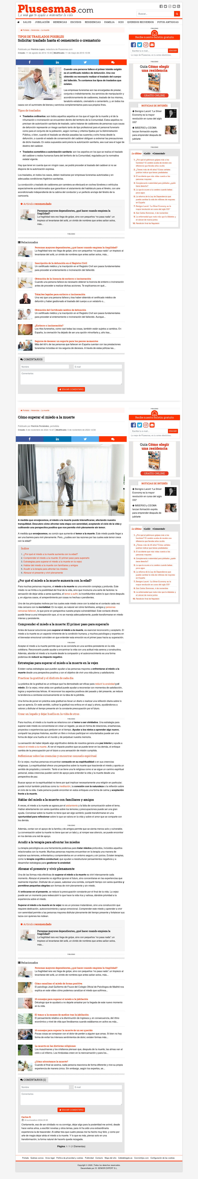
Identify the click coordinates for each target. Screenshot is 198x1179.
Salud (27, 22)
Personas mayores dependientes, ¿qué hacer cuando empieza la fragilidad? (73, 212)
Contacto (99, 1157)
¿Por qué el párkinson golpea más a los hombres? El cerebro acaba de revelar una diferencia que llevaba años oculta (153, 162)
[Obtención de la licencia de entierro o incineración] (25, 282)
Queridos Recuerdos (140, 22)
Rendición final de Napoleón (147, 223)
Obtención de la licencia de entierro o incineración (63, 278)
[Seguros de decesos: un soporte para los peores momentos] (25, 345)
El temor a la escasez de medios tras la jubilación (62, 1014)
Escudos (75, 22)
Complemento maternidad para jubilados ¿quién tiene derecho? (156, 184)
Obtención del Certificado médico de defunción (60, 309)
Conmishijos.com (141, 1157)
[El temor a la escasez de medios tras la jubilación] (25, 1018)
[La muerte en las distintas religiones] (25, 1050)
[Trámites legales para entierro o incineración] (25, 298)
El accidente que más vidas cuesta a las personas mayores (153, 178)
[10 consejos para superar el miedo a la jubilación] (25, 1003)
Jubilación (42, 22)
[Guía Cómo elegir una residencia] (154, 81)
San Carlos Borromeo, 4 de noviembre (152, 212)
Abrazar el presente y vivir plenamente (43, 572)
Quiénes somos (37, 1157)
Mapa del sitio (110, 1157)
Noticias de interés (154, 105)
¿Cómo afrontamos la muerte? (51, 1061)
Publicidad (89, 1157)
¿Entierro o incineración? (49, 325)
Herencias (60, 22)
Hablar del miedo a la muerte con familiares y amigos (50, 565)
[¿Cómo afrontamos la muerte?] (25, 1065)
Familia (109, 22)
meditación (65, 786)
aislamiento (72, 805)
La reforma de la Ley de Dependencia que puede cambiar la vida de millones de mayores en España (155, 199)
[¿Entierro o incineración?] (25, 329)
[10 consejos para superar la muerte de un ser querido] (25, 1034)
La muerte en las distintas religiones (55, 1045)
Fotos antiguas (168, 22)
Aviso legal (50, 1157)
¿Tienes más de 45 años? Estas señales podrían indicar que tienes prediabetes (153, 171)
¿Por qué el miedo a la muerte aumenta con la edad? (50, 554)
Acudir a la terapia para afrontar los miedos (45, 568)
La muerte (45, 30)
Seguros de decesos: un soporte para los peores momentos (66, 341)
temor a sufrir (71, 593)
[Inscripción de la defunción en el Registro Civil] (25, 267)
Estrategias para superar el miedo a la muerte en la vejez (52, 561)
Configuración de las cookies (162, 1157)
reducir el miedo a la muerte (32, 746)
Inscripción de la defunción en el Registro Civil (61, 263)
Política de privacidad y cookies (69, 1157)
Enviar (173, 50)
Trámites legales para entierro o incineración (60, 294)
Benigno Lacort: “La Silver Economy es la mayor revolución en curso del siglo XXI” (153, 207)
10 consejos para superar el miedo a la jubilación (61, 999)
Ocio (121, 22)
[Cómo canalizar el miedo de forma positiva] (25, 987)
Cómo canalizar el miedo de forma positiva (58, 983)
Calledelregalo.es (125, 1157)
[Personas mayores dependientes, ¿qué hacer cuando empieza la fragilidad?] (27, 214)
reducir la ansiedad (105, 683)
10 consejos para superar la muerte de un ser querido (64, 1030)
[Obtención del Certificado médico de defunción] (25, 314)
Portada (25, 30)
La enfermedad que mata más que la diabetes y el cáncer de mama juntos (156, 218)
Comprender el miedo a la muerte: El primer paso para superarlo (56, 558)
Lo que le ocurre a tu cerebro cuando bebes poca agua (154, 191)
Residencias (93, 22)
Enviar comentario (72, 389)
